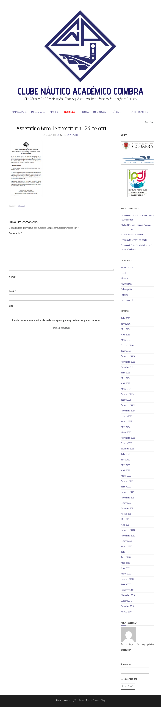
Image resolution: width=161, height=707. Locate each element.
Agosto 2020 (126, 546)
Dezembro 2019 (127, 589)
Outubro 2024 (126, 416)
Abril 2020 (125, 568)
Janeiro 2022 (126, 486)
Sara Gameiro (72, 135)
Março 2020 (126, 573)
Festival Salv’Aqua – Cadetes (133, 234)
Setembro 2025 (127, 367)
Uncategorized (127, 300)
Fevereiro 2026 (127, 345)
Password (126, 664)
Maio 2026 (125, 329)
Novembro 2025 (128, 361)
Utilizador (126, 649)
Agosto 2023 (126, 421)
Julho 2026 (125, 318)
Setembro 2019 (127, 606)
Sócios (116, 111)
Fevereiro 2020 (127, 579)
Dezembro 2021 (127, 492)
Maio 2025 (125, 378)
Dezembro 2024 (128, 405)
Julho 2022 (125, 454)
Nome (12, 276)
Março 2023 (126, 432)
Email (12, 291)
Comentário (15, 233)
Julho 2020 (125, 551)
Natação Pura (19, 111)
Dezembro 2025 (128, 356)
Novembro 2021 (127, 497)
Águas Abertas (127, 267)
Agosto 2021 (126, 513)
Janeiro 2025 (126, 399)
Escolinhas (125, 273)
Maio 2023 (125, 426)
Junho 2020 (125, 557)
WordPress (79, 700)
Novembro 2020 (128, 535)
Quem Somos (99, 111)
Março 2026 (126, 339)
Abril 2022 (125, 470)
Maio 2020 (125, 562)
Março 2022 (126, 475)
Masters (54, 111)
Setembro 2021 (127, 508)
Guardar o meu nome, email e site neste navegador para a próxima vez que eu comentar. (56, 320)
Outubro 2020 (126, 540)
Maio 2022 (125, 464)
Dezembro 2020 (128, 530)
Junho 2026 (125, 323)
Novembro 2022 (128, 437)
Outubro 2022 (126, 443)
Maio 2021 (125, 519)
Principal (21, 206)
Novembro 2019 (128, 595)
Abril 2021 (125, 524)
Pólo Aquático (38, 111)
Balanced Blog (99, 700)
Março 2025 (126, 388)
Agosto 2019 (126, 611)
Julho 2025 (125, 372)
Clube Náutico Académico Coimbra (80, 91)
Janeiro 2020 (126, 584)
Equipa (85, 111)
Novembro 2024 (128, 410)
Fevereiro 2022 (127, 481)
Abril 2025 (125, 383)
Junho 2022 (125, 459)
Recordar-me (130, 678)
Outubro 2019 (126, 600)
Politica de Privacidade (137, 111)
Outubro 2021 (126, 502)
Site (11, 305)
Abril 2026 (125, 334)
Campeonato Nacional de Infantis (134, 239)
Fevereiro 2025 (127, 394)
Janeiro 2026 (126, 350)
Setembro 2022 (127, 448)
